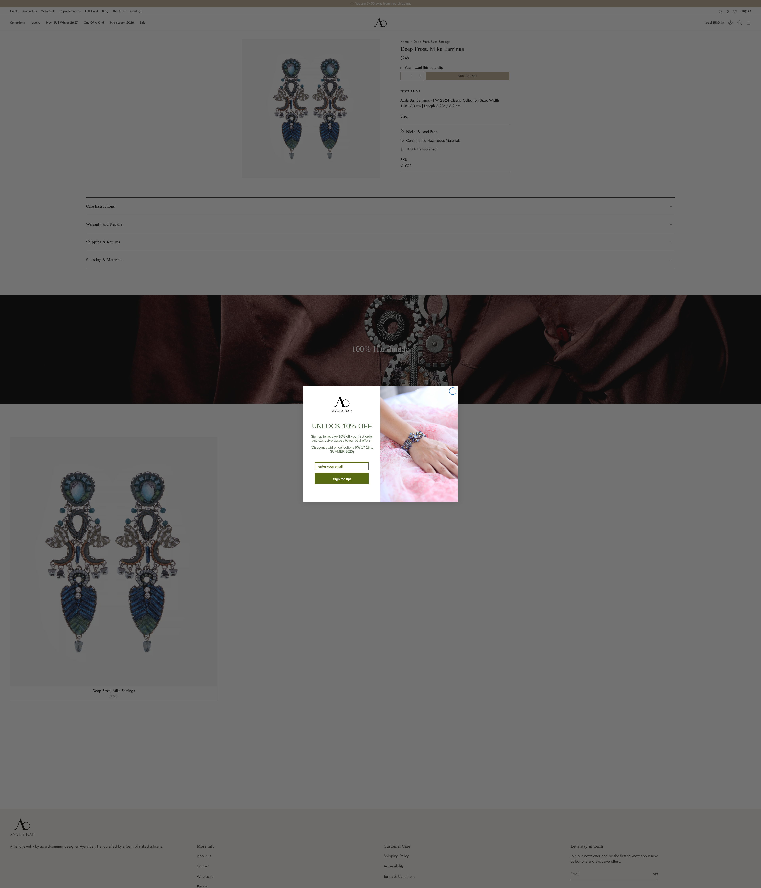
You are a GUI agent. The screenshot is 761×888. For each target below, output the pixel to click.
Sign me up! (342, 479)
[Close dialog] (452, 391)
